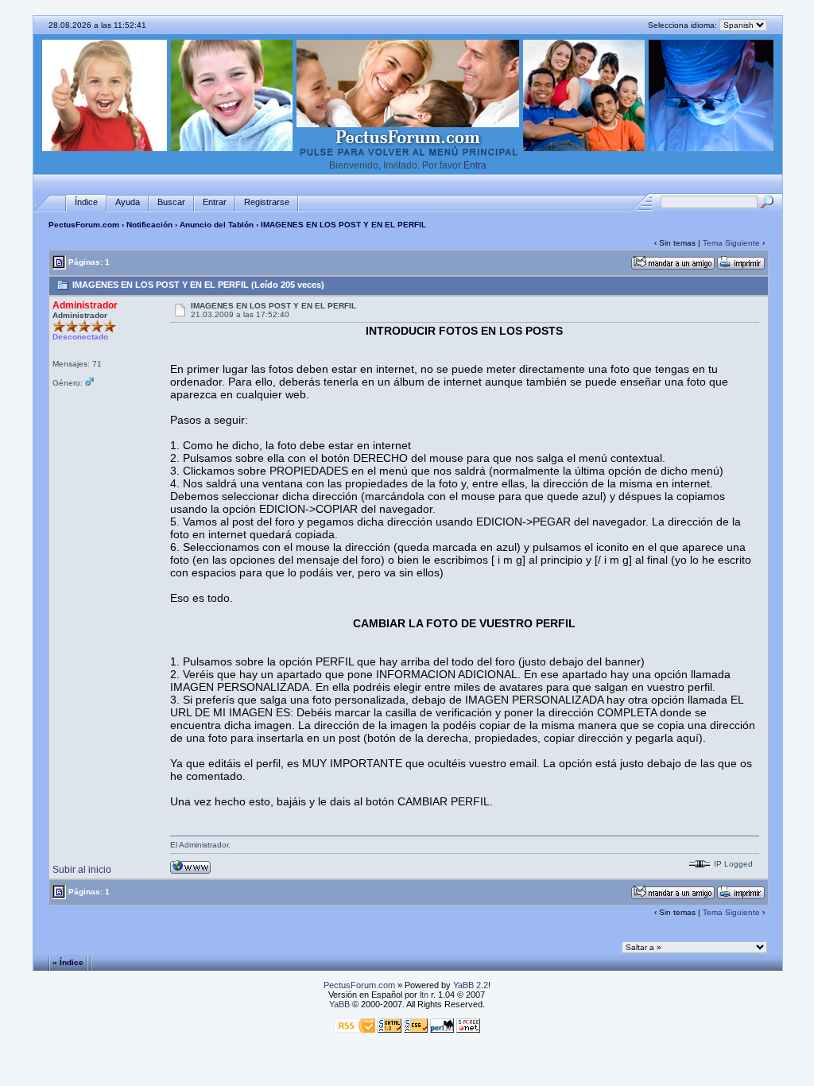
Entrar (215, 202)
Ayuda (127, 202)
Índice (86, 202)
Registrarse (266, 202)
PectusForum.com (83, 224)
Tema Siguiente (731, 243)
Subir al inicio (81, 869)
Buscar (171, 202)
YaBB (339, 1004)
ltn (424, 994)
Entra (474, 165)
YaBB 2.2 (470, 985)
